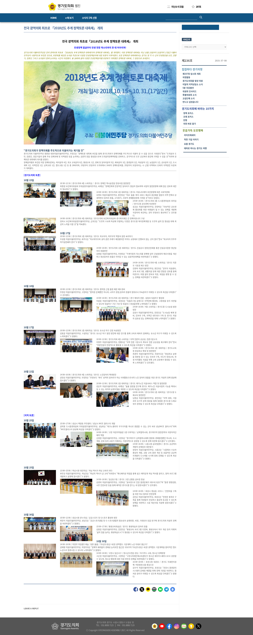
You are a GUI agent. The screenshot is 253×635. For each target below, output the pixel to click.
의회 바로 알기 (189, 123)
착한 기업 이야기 (191, 139)
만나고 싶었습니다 (190, 101)
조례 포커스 (188, 116)
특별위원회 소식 (189, 94)
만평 (185, 120)
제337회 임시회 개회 (192, 73)
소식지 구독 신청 (89, 17)
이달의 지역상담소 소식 (193, 84)
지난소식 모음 (177, 6)
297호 (198, 6)
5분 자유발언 (188, 87)
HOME (53, 17)
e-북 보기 (69, 17)
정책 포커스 (188, 113)
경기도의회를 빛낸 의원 (193, 80)
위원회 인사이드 (189, 91)
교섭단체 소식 (189, 98)
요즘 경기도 (189, 143)
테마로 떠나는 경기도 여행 (195, 148)
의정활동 (186, 77)
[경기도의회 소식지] (64, 6)
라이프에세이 (189, 135)
